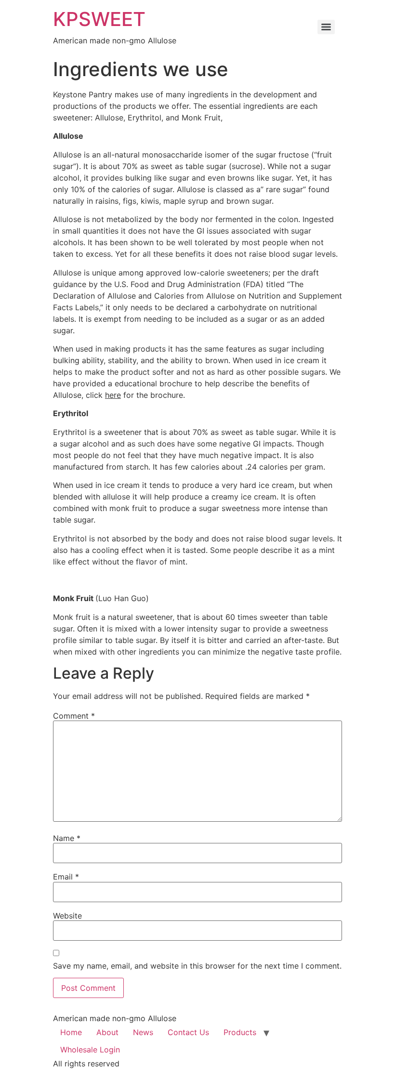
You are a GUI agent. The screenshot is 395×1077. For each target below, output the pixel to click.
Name (66, 838)
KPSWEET (99, 19)
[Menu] (326, 27)
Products (240, 1032)
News (143, 1032)
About (107, 1032)
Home (71, 1032)
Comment (74, 716)
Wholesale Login (90, 1049)
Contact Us (188, 1032)
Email (66, 876)
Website (67, 915)
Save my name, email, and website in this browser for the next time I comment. (197, 966)
